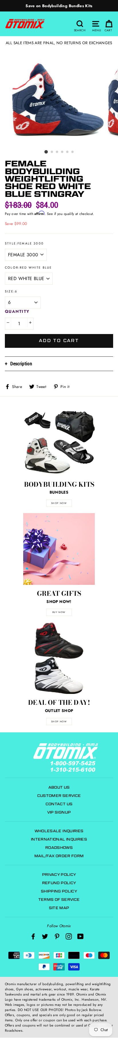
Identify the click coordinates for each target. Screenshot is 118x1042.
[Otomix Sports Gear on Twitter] (45, 936)
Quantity (17, 311)
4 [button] (62, 152)
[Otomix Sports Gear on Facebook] (33, 936)
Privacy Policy (59, 874)
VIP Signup (59, 812)
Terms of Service (59, 899)
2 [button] (52, 152)
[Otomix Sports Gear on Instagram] (69, 936)
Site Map (59, 908)
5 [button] (67, 152)
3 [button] (57, 152)
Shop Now (59, 721)
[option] (59, 6)
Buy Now (59, 612)
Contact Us (59, 804)
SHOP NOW (59, 503)
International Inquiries (59, 839)
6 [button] (72, 152)
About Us (59, 787)
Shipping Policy (59, 891)
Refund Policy (59, 883)
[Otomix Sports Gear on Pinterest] (57, 936)
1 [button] (46, 152)
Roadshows (59, 847)
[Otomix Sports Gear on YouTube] (80, 936)
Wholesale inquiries (59, 831)
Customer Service (59, 795)
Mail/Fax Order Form (59, 856)
